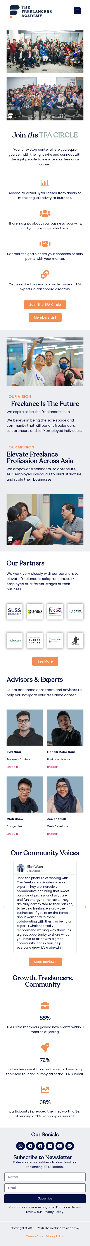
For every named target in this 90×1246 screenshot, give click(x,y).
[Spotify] (69, 1146)
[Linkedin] (50, 1146)
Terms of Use (34, 1236)
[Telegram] (30, 1146)
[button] (4, 907)
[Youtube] (59, 1146)
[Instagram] (20, 1146)
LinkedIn (12, 767)
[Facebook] (40, 1146)
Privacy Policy (55, 1236)
